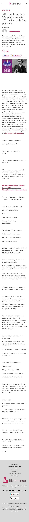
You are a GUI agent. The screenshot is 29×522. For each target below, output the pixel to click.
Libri (8, 10)
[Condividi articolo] (3, 51)
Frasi (4, 10)
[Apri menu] (27, 3)
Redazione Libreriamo (15, 31)
